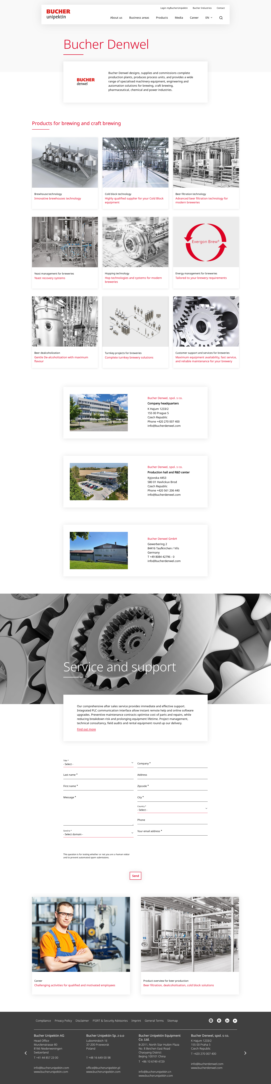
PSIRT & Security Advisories (110, 1020)
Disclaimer (82, 1020)
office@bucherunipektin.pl (103, 1068)
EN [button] (207, 17)
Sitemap (172, 1020)
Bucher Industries (202, 7)
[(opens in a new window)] (211, 1020)
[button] (221, 17)
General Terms (154, 1020)
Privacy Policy (63, 1020)
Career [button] (194, 17)
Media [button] (179, 17)
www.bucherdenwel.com (206, 1068)
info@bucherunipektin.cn (155, 1072)
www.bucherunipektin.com (51, 1072)
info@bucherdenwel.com (207, 1064)
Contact (221, 7)
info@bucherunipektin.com (51, 1068)
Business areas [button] (139, 17)
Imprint (136, 1020)
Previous (25, 1053)
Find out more (86, 729)
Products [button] (162, 17)
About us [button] (116, 17)
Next (245, 1053)
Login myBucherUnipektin (174, 7)
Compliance (43, 1020)
